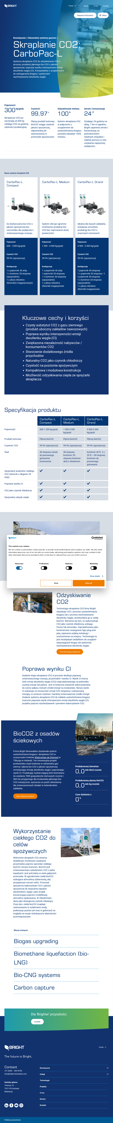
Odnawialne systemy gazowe (42, 38)
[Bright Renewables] (10, 6)
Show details (95, 576)
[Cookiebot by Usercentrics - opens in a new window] (95, 538)
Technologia (45, 1080)
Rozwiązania (19, 38)
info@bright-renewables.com (15, 1074)
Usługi (42, 1074)
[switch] (44, 568)
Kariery (86, 6)
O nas (96, 6)
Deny (56, 583)
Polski (71, 6)
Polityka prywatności (12, 1120)
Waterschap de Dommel (46, 757)
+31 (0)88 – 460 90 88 (13, 1071)
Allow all (88, 583)
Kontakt (106, 6)
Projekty (43, 1087)
